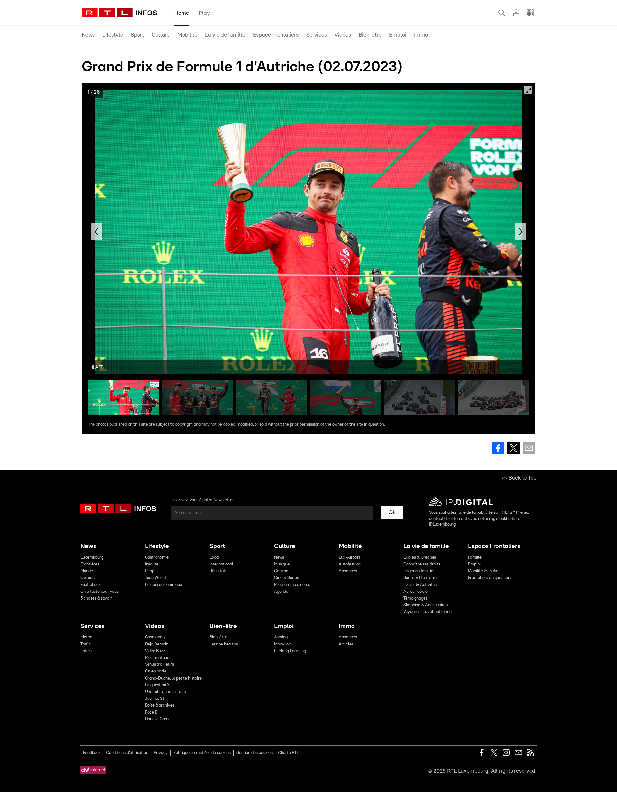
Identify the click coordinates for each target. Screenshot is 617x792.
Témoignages (415, 598)
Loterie (87, 651)
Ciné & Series (286, 578)
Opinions (88, 578)
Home (181, 13)
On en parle (155, 671)
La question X (157, 685)
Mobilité (187, 35)
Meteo (86, 637)
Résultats (218, 571)
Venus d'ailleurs (159, 665)
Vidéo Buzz (155, 651)
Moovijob (282, 644)
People (151, 571)
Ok (392, 512)
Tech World (155, 578)
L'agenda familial (418, 571)
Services (316, 35)
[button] (96, 231)
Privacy (161, 753)
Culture (161, 35)
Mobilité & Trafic (483, 571)
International (221, 564)
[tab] (88, 35)
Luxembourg (91, 558)
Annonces (348, 571)
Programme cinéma (292, 585)
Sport (137, 35)
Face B (151, 712)
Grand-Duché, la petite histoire (173, 678)
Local (215, 558)
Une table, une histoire (165, 692)
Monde (86, 571)
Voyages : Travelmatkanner (428, 612)
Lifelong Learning (290, 651)
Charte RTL (288, 753)
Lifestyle (113, 35)
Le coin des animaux (163, 585)
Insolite (151, 564)
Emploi (397, 35)
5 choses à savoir (96, 598)
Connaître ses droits (421, 564)
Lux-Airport (349, 558)
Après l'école (415, 592)
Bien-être (370, 35)
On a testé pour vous (99, 592)
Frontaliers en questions (490, 578)
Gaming (281, 571)
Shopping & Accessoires (425, 605)
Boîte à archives (159, 705)
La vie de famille (225, 35)
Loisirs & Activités (420, 585)
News (88, 35)
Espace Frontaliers (276, 35)
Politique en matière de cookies (202, 753)
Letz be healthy (224, 644)
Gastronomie (157, 558)
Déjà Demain (156, 644)
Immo (421, 35)
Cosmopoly (155, 637)
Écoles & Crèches (419, 558)
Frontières (89, 564)
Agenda (281, 592)
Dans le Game (158, 719)
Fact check (90, 585)
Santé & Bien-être (420, 578)
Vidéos (343, 35)
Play (204, 13)
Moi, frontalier (158, 658)
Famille (475, 558)
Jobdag (281, 637)
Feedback (92, 753)
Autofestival (350, 564)
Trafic (85, 644)
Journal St (154, 699)
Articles (346, 644)
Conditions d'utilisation (127, 753)
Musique (282, 564)
